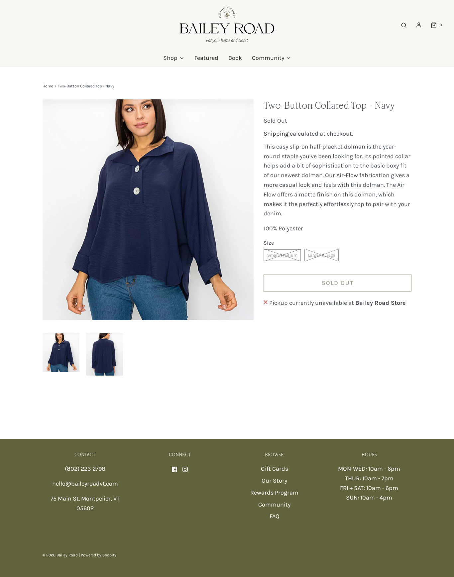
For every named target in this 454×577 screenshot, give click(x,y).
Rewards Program (274, 492)
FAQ (275, 516)
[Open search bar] (404, 25)
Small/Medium (282, 255)
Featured (206, 57)
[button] (61, 352)
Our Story (274, 480)
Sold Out (338, 283)
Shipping (276, 133)
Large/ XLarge (321, 255)
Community (274, 504)
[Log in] (419, 25)
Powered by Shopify (98, 555)
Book (235, 57)
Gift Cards (274, 468)
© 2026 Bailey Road (60, 555)
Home (48, 86)
